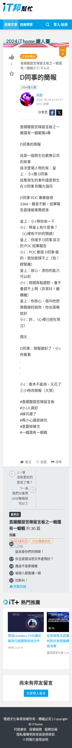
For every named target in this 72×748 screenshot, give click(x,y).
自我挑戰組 (29, 56)
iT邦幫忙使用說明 (35, 739)
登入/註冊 (61, 24)
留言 (28, 462)
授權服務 (35, 729)
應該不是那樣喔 (26, 566)
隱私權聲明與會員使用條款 (35, 734)
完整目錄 (19, 586)
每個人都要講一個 (28, 573)
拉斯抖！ (21, 580)
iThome (37, 724)
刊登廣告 (20, 729)
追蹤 (43, 462)
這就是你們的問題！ (29, 551)
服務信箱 (51, 729)
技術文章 (10, 24)
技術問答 (26, 24)
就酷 (39, 95)
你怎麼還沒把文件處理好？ (34, 559)
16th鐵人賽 (29, 87)
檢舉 (58, 462)
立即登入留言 (36, 693)
